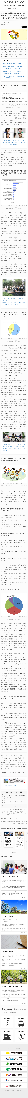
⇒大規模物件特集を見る (9, 785)
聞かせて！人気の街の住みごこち (12, 986)
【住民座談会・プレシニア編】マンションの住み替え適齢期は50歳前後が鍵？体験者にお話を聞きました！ (13, 888)
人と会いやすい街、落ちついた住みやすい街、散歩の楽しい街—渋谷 (13, 995)
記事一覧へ (23, 897)
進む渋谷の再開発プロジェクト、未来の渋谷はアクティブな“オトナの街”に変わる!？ (13, 991)
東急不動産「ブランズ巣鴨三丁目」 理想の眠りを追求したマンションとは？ (13, 925)
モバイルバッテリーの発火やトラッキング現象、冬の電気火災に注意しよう (13, 955)
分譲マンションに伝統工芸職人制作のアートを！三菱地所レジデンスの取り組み (13, 929)
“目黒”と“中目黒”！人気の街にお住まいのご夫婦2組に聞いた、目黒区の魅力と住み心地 (13, 999)
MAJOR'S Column (5, 22)
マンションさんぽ (8, 916)
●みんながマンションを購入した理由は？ (13, 63)
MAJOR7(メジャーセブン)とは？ (14, 8)
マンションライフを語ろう (10, 876)
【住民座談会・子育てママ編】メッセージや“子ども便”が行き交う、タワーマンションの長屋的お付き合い (14, 142)
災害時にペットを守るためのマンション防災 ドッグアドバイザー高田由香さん (13, 964)
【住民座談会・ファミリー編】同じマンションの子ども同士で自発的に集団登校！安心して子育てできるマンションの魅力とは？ (13, 893)
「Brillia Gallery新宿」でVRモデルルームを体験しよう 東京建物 (14, 920)
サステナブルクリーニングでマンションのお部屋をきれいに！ (13, 960)
